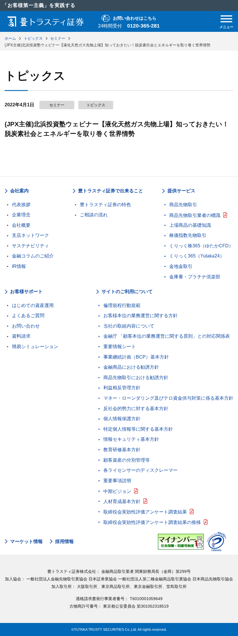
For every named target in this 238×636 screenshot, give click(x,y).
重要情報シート (119, 346)
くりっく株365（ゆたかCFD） (201, 245)
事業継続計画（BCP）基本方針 (136, 356)
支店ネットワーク (30, 235)
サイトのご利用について (127, 291)
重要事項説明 (117, 480)
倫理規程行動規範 (121, 305)
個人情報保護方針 (121, 418)
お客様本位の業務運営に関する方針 (140, 315)
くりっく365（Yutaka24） (196, 255)
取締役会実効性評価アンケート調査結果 (145, 511)
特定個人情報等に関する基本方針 (138, 429)
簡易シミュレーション (35, 346)
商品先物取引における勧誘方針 (135, 377)
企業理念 (21, 214)
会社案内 (19, 190)
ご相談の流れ (94, 214)
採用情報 (64, 541)
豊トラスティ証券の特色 (105, 204)
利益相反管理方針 (121, 387)
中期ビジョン (117, 491)
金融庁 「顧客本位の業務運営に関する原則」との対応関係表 (166, 336)
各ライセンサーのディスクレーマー (140, 470)
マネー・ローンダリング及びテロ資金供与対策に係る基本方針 (168, 398)
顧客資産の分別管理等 (126, 460)
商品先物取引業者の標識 (194, 215)
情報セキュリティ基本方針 (131, 439)
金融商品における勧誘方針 (131, 367)
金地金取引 (180, 266)
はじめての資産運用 (33, 305)
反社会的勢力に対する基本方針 (135, 408)
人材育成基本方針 (121, 501)
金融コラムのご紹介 (33, 255)
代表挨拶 (21, 204)
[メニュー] (226, 18)
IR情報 (19, 266)
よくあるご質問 (28, 315)
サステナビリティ (30, 245)
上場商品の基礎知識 (190, 225)
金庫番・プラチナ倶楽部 (194, 276)
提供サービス (181, 190)
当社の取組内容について (128, 326)
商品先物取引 (183, 204)
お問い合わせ (26, 326)
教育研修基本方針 (121, 449)
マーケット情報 (26, 541)
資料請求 (21, 336)
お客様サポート (26, 291)
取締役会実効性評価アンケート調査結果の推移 (152, 522)
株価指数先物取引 (187, 235)
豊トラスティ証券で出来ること (110, 190)
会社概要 (21, 225)
